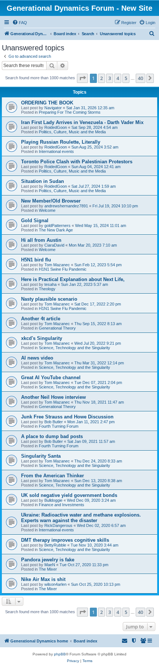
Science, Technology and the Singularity (74, 347)
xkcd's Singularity (41, 338)
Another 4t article (40, 318)
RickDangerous (58, 525)
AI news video (37, 358)
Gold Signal (34, 220)
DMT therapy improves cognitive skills (65, 540)
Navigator (53, 108)
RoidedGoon (55, 127)
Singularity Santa (41, 456)
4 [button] (117, 78)
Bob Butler (53, 422)
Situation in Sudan (42, 181)
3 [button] (109, 78)
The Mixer (48, 569)
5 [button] (126, 78)
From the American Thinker (52, 475)
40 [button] (140, 78)
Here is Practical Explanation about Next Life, (73, 279)
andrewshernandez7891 (66, 206)
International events (56, 151)
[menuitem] (19, 22)
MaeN (49, 564)
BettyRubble (55, 545)
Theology (47, 289)
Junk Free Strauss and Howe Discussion (67, 417)
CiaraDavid (54, 245)
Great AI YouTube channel (51, 377)
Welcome (47, 210)
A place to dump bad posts (52, 436)
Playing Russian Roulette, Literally (60, 142)
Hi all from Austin (41, 240)
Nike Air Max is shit (43, 579)
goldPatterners (57, 225)
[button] (82, 78)
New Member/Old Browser (51, 201)
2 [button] (101, 78)
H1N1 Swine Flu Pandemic (63, 269)
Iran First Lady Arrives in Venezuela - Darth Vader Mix (82, 122)
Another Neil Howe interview (53, 397)
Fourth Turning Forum (58, 426)
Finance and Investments (61, 504)
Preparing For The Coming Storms (70, 112)
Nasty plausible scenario (49, 299)
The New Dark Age (56, 230)
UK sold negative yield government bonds (69, 495)
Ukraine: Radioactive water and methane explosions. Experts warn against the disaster (81, 517)
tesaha (50, 284)
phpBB (60, 654)
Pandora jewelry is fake (47, 559)
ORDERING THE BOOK (47, 103)
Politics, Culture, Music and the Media (72, 132)
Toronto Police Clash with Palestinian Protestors (76, 161)
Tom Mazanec (57, 265)
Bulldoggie (53, 500)
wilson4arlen (55, 584)
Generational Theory (57, 328)
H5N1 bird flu (36, 260)
